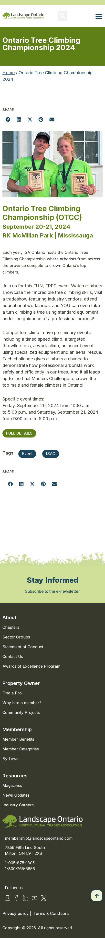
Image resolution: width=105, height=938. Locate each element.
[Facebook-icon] (16, 898)
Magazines (12, 785)
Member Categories (20, 749)
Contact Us (12, 656)
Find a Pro (12, 693)
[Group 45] (43, 898)
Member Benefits (18, 739)
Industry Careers (18, 804)
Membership (17, 729)
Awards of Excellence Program (31, 666)
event (27, 453)
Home (8, 72)
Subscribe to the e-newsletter (52, 591)
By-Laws (10, 758)
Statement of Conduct (22, 646)
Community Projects (21, 712)
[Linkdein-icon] (25, 898)
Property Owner (21, 683)
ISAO (50, 453)
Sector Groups (16, 637)
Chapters (10, 627)
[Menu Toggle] (99, 16)
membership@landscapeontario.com (39, 838)
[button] (62, 16)
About (9, 617)
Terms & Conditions (51, 913)
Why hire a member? (22, 702)
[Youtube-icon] (34, 898)
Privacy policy (16, 913)
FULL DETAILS (19, 433)
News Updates (16, 795)
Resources (15, 776)
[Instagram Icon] (7, 898)
